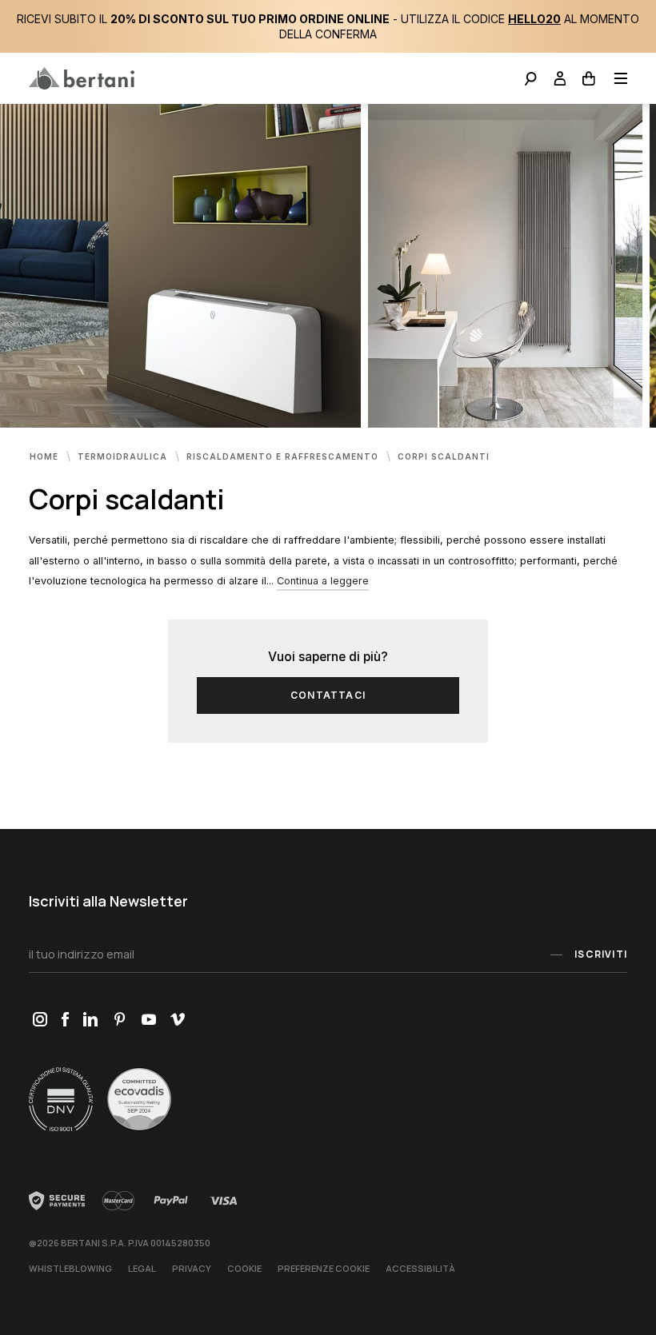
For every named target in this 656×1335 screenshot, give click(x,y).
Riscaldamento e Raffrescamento (284, 455)
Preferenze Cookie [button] (324, 1268)
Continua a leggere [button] (323, 581)
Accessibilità (420, 1268)
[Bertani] (81, 78)
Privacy (191, 1268)
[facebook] (65, 1020)
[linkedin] (90, 1020)
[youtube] (148, 1020)
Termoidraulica (124, 455)
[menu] (615, 80)
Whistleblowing (70, 1268)
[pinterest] (119, 1020)
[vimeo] (177, 1020)
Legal (142, 1268)
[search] (530, 80)
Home (46, 455)
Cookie (244, 1268)
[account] (560, 80)
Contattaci (328, 695)
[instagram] (39, 1020)
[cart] (589, 80)
